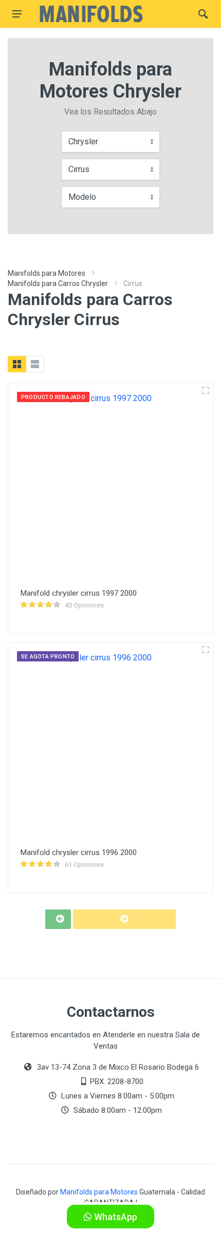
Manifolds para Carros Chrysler (58, 283)
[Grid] (17, 364)
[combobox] (110, 141)
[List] (35, 364)
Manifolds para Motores (46, 273)
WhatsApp (114, 1216)
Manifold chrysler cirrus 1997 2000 (79, 593)
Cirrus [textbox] (78, 169)
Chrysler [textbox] (83, 141)
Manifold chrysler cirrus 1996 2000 (79, 852)
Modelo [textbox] (82, 197)
